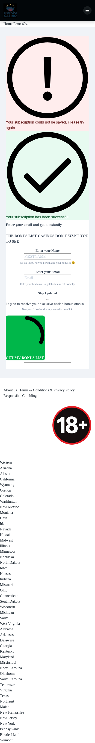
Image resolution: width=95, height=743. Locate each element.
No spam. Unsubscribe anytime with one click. (47, 309)
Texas (4, 696)
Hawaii (5, 535)
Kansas (5, 574)
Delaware (7, 640)
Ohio (3, 590)
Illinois (5, 546)
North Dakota (10, 562)
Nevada (5, 529)
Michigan (7, 612)
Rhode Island (9, 735)
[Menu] (87, 10)
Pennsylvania (9, 729)
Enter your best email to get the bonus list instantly (47, 284)
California (7, 479)
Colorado (7, 496)
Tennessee (7, 685)
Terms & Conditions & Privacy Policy (47, 390)
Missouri (6, 585)
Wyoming (7, 485)
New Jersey (8, 718)
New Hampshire (12, 712)
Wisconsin (7, 607)
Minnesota (7, 551)
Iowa (3, 568)
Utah (3, 518)
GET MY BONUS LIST (25, 357)
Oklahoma (7, 673)
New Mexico (9, 507)
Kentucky (7, 651)
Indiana (5, 579)
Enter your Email (48, 271)
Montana (6, 512)
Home (7, 24)
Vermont (6, 740)
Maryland (7, 657)
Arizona (6, 468)
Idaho (4, 524)
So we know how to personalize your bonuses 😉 (47, 262)
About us (10, 390)
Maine (4, 707)
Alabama (6, 629)
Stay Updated (47, 293)
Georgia (6, 646)
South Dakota (10, 601)
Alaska (5, 474)
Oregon (5, 490)
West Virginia (10, 623)
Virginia (6, 690)
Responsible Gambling (20, 396)
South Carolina (11, 679)
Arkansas (7, 635)
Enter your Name (47, 250)
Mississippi (8, 662)
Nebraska (7, 557)
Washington (8, 501)
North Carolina (11, 668)
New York (7, 723)
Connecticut (9, 596)
